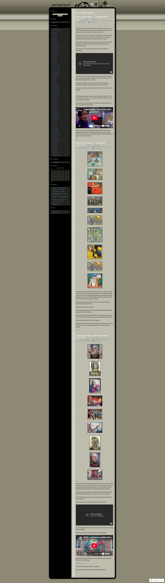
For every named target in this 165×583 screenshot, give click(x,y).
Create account (55, 211)
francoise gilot (105, 20)
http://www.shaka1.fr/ (81, 563)
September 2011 (56, 117)
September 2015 (56, 30)
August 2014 (55, 54)
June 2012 (54, 101)
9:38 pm (88, 337)
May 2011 (54, 125)
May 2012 (54, 103)
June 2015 (54, 36)
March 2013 (55, 85)
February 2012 (55, 108)
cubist (90, 20)
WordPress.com (56, 202)
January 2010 (55, 154)
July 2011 (54, 121)
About (53, 22)
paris (77, 148)
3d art (80, 339)
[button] (94, 158)
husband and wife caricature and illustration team (59, 194)
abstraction (85, 339)
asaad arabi (82, 146)
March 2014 (55, 63)
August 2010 (55, 141)
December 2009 (56, 155)
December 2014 (56, 47)
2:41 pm (86, 19)
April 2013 (54, 83)
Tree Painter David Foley (58, 201)
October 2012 (55, 94)
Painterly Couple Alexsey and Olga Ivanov (60, 197)
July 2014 (54, 56)
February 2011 (55, 130)
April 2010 (54, 148)
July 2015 (54, 34)
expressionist (94, 146)
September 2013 (56, 74)
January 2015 (55, 45)
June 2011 (54, 123)
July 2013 (54, 77)
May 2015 (54, 38)
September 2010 (56, 139)
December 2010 (56, 134)
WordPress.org (55, 204)
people (80, 148)
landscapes (103, 146)
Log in (53, 213)
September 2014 (56, 52)
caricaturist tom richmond (58, 191)
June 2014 (54, 57)
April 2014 (54, 61)
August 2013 (55, 76)
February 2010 (55, 152)
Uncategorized (94, 19)
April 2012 (54, 105)
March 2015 (55, 41)
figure (96, 20)
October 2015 (55, 28)
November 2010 (56, 135)
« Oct (52, 181)
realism (77, 341)
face (94, 20)
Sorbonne (83, 22)
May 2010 (54, 146)
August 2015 (55, 32)
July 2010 (54, 143)
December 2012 (56, 90)
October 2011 (55, 115)
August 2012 (55, 97)
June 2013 (54, 79)
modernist (78, 22)
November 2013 (56, 70)
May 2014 (54, 59)
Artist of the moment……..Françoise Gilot (92, 17)
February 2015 (55, 43)
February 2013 (55, 86)
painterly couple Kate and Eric (59, 199)
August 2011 (55, 119)
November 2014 (56, 48)
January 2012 (55, 110)
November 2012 (56, 92)
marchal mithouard (103, 339)
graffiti (96, 339)
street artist (87, 341)
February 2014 (55, 65)
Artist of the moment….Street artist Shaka (92, 336)
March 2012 (55, 106)
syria (88, 148)
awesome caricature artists (58, 187)
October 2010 (55, 137)
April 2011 (54, 126)
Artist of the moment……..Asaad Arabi (90, 143)
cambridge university (84, 20)
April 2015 (54, 39)
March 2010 (55, 150)
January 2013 (55, 88)
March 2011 (55, 128)
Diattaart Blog (61, 5)
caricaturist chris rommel (58, 189)
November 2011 (56, 114)
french (110, 20)
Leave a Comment (93, 22)
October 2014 (55, 50)
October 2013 (55, 72)
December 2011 (56, 112)
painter (108, 146)
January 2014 (55, 67)
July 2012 (54, 99)
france (100, 20)
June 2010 (54, 144)
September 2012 (56, 96)
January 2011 (55, 132)
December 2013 (56, 68)
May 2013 (54, 81)
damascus (87, 146)
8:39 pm (88, 145)
